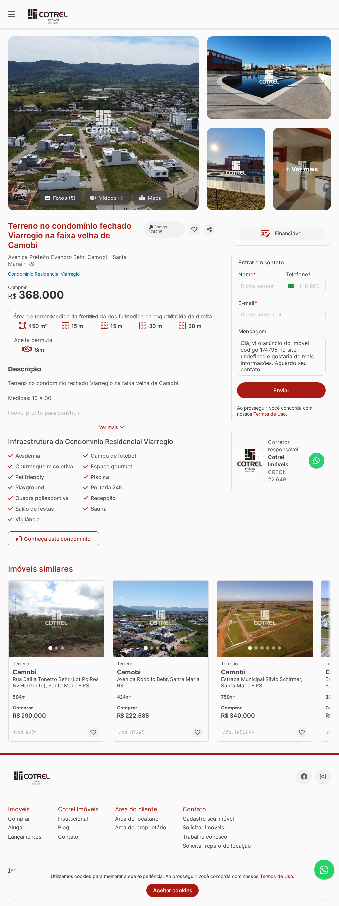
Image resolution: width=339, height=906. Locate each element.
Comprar (19, 818)
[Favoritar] (194, 229)
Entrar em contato (261, 262)
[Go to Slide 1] (50, 648)
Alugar (16, 827)
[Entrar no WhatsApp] (316, 461)
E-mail (247, 303)
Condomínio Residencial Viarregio (44, 274)
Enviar (281, 390)
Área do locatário (137, 818)
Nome (247, 274)
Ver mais (108, 427)
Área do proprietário (140, 827)
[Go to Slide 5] (169, 648)
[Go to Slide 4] (163, 648)
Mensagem (252, 331)
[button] (56, 619)
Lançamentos (24, 836)
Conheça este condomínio (57, 539)
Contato (68, 836)
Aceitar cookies (172, 890)
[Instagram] (323, 777)
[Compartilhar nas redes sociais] (209, 229)
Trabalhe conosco (205, 836)
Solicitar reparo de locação (217, 845)
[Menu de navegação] (11, 14)
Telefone (298, 274)
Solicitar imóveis (203, 827)
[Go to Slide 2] (56, 648)
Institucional (73, 818)
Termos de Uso (269, 414)
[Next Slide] (97, 619)
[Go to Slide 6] (175, 648)
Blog (63, 827)
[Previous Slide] (16, 619)
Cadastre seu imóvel (208, 818)
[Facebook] (304, 777)
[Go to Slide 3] (62, 648)
